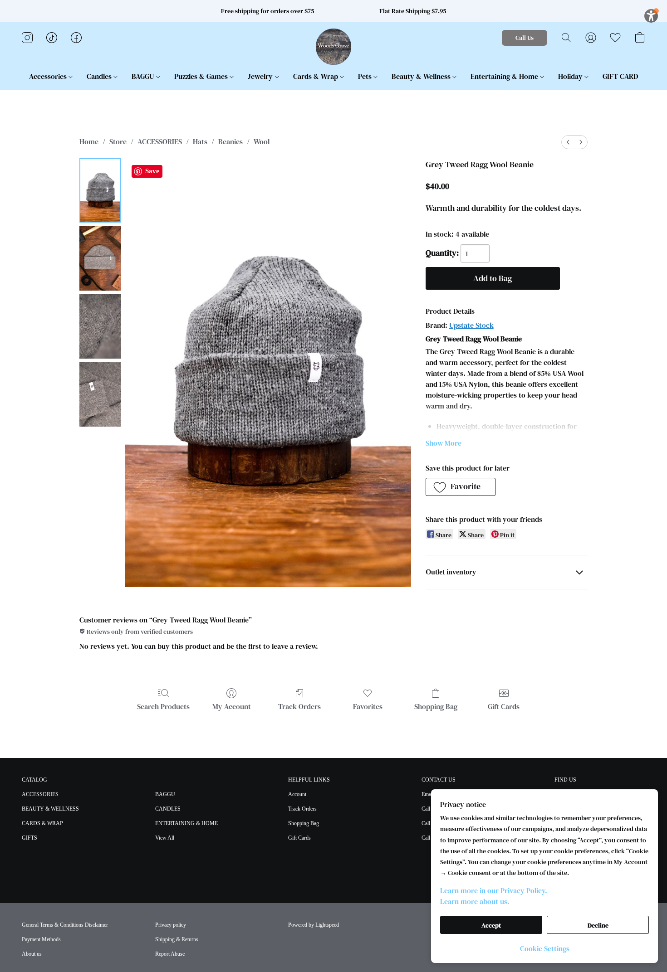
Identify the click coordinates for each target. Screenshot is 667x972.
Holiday (571, 76)
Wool (262, 141)
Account (297, 794)
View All (164, 838)
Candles (100, 76)
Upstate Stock (471, 325)
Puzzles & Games (202, 76)
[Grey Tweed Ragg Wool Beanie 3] (100, 394)
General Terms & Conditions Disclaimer (65, 925)
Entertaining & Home (505, 76)
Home (88, 141)
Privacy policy (170, 925)
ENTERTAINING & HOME (186, 823)
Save (152, 171)
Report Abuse (170, 954)
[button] (334, 47)
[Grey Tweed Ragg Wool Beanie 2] (100, 326)
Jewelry (261, 76)
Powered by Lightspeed (313, 925)
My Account (231, 706)
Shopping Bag (435, 706)
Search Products (163, 706)
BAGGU (144, 76)
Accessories (49, 76)
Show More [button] (443, 443)
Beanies (230, 141)
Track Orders (299, 706)
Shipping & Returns (176, 939)
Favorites (368, 706)
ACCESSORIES (159, 141)
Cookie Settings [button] (544, 948)
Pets (365, 76)
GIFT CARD (620, 76)
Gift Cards (504, 706)
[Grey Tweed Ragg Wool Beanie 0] (100, 190)
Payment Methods (41, 939)
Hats (200, 141)
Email (428, 794)
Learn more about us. (475, 901)
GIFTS (29, 838)
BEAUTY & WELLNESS (50, 809)
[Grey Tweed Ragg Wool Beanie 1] (100, 258)
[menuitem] (568, 142)
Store (118, 141)
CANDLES (168, 809)
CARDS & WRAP (42, 823)
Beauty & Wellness (422, 76)
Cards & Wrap (316, 76)
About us (32, 954)
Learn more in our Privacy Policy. (493, 890)
